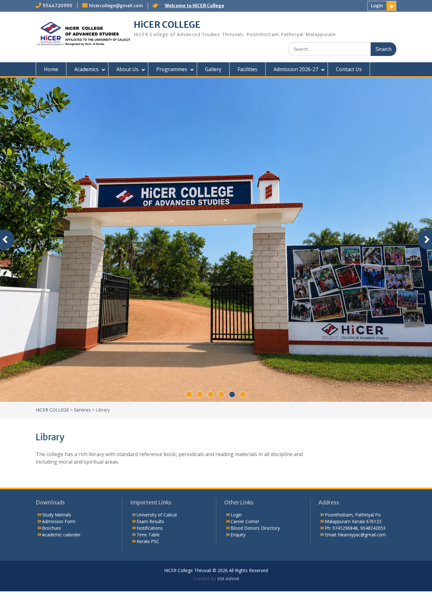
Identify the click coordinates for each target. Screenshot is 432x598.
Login (377, 6)
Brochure (51, 426)
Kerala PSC (148, 439)
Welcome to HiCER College (194, 6)
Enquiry (238, 433)
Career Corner (245, 420)
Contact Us (349, 69)
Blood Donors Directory (255, 426)
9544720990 (57, 6)
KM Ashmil (227, 477)
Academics (86, 69)
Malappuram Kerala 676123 (353, 420)
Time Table (148, 433)
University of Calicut (157, 413)
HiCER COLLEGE (167, 24)
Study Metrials (56, 413)
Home (51, 69)
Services (82, 308)
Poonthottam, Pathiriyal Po (353, 413)
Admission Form (59, 420)
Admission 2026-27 (296, 69)
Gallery (213, 69)
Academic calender (61, 433)
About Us (127, 69)
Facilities (247, 69)
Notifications (150, 426)
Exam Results (150, 420)
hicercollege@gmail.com (116, 6)
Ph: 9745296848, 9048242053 (355, 426)
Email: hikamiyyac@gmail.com (355, 433)
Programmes (171, 69)
